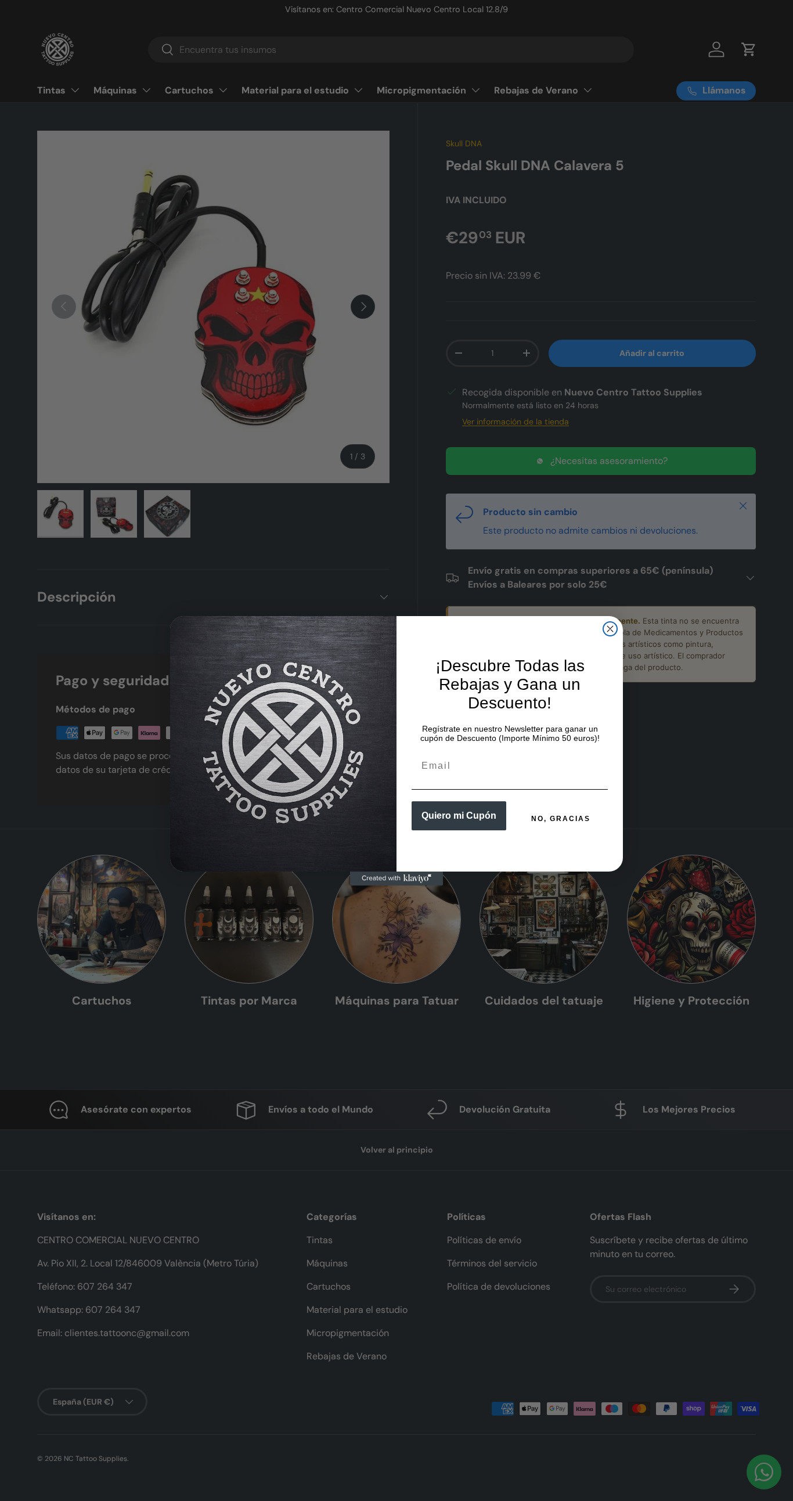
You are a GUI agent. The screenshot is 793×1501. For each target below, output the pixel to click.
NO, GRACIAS (560, 819)
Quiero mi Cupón (458, 815)
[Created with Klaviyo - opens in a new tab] (396, 879)
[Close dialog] (610, 629)
